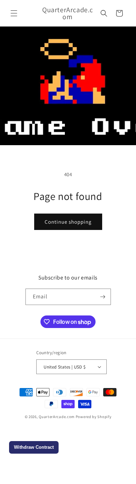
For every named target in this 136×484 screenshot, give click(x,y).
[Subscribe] (103, 297)
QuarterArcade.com (57, 416)
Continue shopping (68, 221)
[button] (14, 13)
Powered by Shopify (94, 416)
